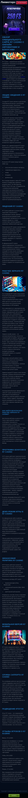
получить (14, 29)
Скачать (14, 795)
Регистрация (22, 2)
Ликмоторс (8, 2)
